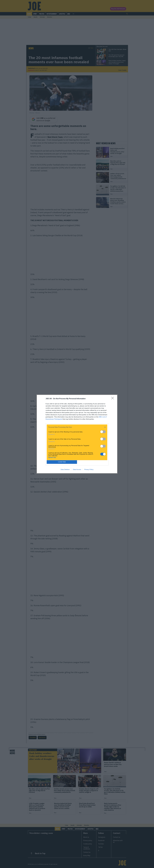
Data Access (77, 469)
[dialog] (77, 434)
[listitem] (77, 427)
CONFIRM (62, 462)
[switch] (103, 431)
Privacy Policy (88, 469)
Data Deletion (65, 469)
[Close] (113, 399)
